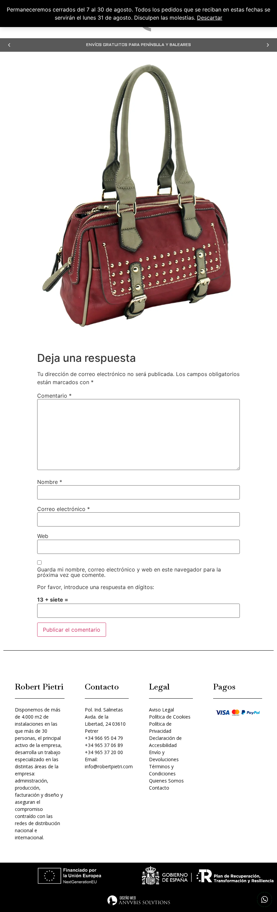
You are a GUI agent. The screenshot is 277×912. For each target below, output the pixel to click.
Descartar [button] (209, 17)
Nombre (49, 482)
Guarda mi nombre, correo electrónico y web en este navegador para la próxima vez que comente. (129, 572)
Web (42, 536)
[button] (9, 45)
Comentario (54, 395)
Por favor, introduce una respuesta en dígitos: (95, 587)
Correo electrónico (63, 509)
